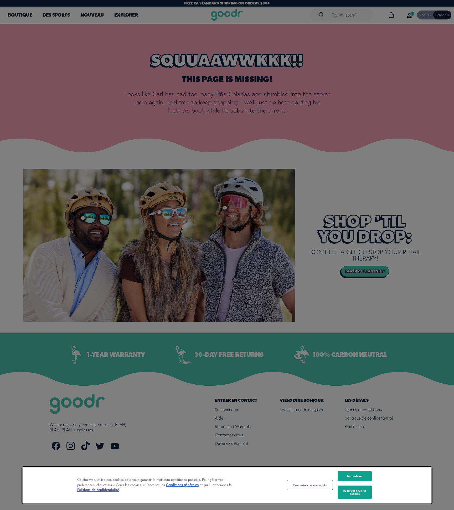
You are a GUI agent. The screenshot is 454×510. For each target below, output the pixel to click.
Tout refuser (355, 476)
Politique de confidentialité (98, 490)
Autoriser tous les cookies (354, 492)
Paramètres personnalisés (310, 485)
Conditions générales (182, 485)
